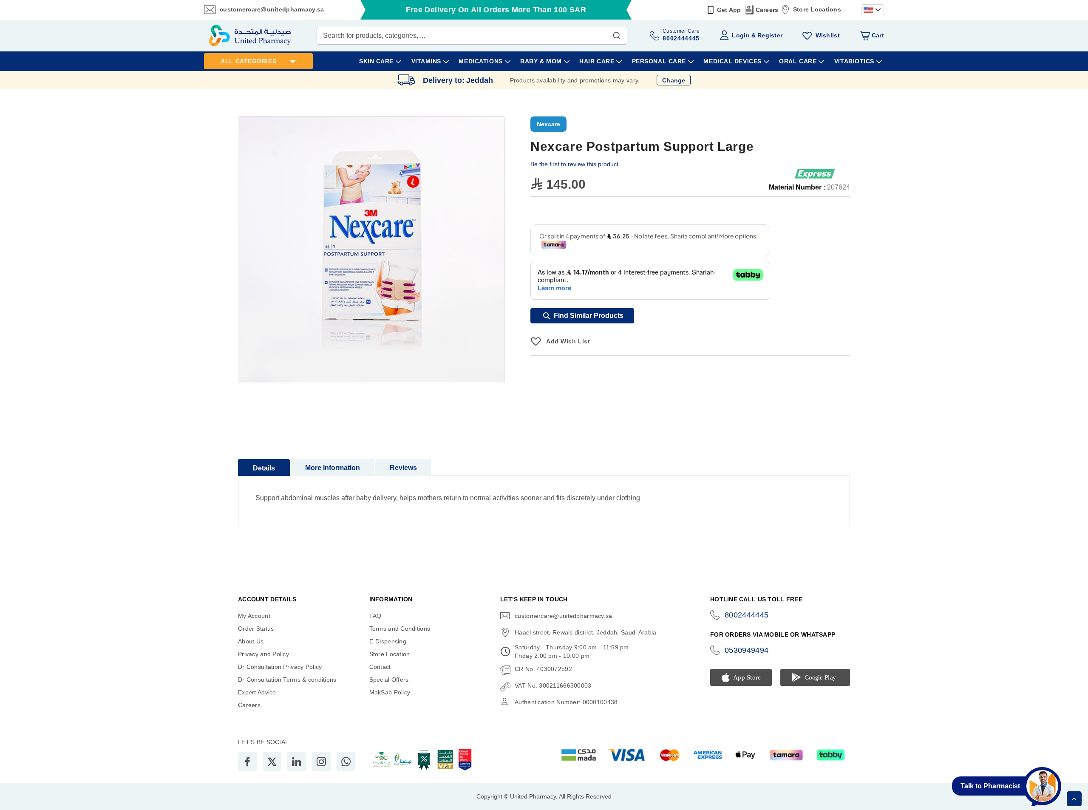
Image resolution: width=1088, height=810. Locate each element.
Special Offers (389, 679)
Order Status (256, 628)
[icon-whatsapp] (346, 761)
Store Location (389, 654)
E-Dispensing (387, 641)
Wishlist (828, 35)
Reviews (403, 467)
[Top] (1074, 798)
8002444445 (747, 615)
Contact (380, 666)
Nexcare (548, 124)
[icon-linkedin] (296, 761)
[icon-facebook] (247, 761)
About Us (251, 641)
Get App (729, 9)
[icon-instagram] (321, 761)
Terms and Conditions (400, 628)
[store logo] (250, 35)
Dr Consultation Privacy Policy (280, 666)
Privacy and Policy (263, 654)
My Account (254, 615)
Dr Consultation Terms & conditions (287, 679)
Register (769, 35)
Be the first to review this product (574, 164)
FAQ (375, 615)
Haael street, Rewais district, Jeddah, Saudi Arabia (585, 632)
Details (264, 468)
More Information (332, 467)
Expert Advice (257, 692)
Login (740, 35)
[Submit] (616, 33)
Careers (767, 9)
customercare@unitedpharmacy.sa (272, 9)
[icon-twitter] (272, 761)
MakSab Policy (390, 692)
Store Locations (817, 9)
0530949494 (747, 650)
